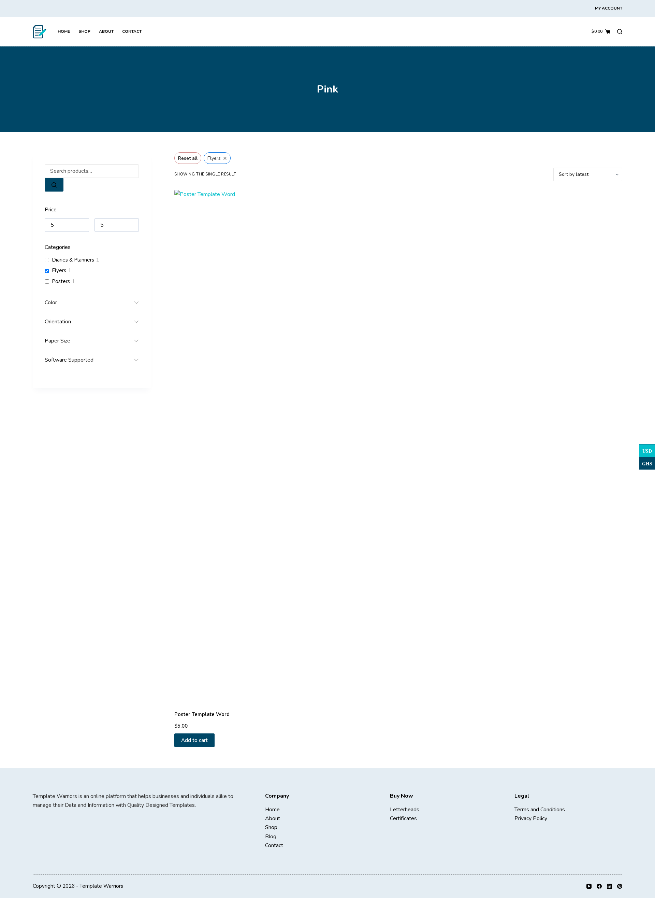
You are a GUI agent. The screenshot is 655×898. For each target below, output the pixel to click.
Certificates (403, 818)
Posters (61, 281)
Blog (270, 836)
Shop (84, 31)
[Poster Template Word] (226, 446)
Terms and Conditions (539, 809)
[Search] (619, 31)
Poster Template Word (202, 714)
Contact (132, 31)
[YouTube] (589, 886)
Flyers (59, 270)
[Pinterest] (619, 886)
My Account (608, 8)
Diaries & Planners (73, 260)
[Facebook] (599, 886)
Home (64, 31)
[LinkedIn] (609, 886)
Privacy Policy (530, 818)
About (106, 31)
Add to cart (194, 740)
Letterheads (404, 809)
